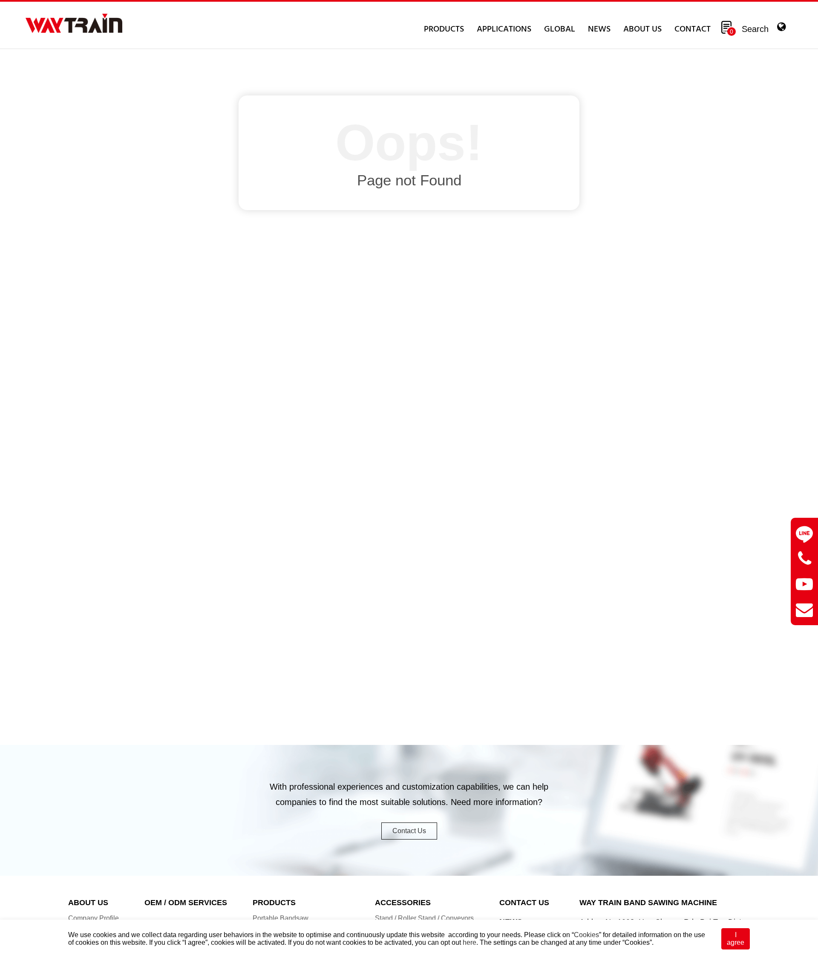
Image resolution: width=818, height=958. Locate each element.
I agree (735, 938)
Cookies (586, 934)
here (469, 942)
